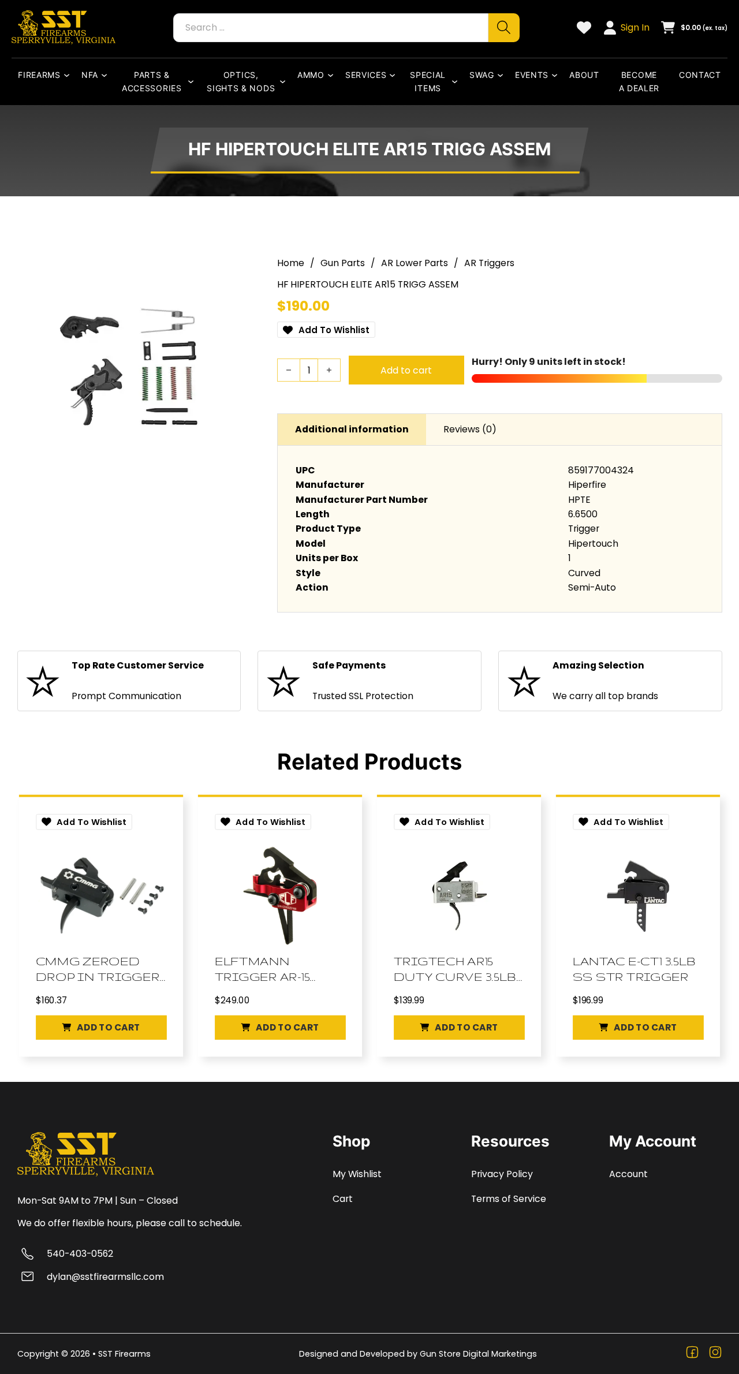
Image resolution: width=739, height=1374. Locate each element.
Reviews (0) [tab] (470, 429)
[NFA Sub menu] (107, 75)
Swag (481, 75)
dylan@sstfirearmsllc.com (105, 1276)
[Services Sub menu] (395, 75)
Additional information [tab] (352, 429)
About (584, 75)
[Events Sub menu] (557, 75)
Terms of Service (508, 1198)
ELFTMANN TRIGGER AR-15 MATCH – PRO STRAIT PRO (262, 969)
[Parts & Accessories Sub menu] (193, 81)
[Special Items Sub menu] (457, 81)
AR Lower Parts (414, 263)
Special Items (428, 81)
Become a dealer (639, 81)
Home (290, 263)
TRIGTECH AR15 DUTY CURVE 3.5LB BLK (455, 969)
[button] (100, 1027)
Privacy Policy (502, 1174)
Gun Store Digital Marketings (478, 1354)
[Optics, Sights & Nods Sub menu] (285, 81)
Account (628, 1174)
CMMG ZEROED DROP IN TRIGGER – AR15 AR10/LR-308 (97, 969)
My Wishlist (357, 1174)
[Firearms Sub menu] (69, 75)
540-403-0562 (80, 1253)
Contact (700, 75)
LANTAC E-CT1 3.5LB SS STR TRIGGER (634, 968)
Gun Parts (342, 263)
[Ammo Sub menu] (333, 75)
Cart (343, 1198)
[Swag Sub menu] (503, 75)
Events (531, 75)
